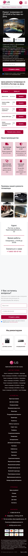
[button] (3, 344)
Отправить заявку (14, 69)
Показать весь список (14, 132)
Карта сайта (23, 552)
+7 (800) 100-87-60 (14, 251)
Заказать (21, 96)
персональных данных (16, 74)
